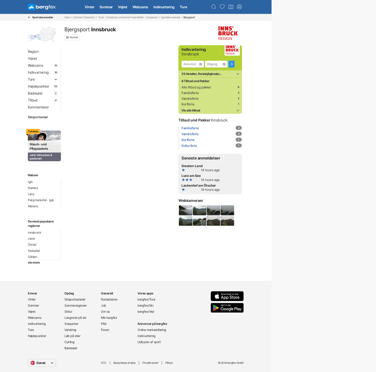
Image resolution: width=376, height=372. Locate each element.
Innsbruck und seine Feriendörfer (125, 17)
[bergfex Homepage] (42, 7)
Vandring (70, 330)
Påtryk (169, 362)
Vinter (89, 7)
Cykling (69, 342)
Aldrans (33, 206)
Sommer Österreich (84, 17)
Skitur (68, 311)
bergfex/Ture (146, 299)
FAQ (104, 324)
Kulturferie (189, 146)
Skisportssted (38, 117)
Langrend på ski (75, 317)
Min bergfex (109, 317)
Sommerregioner (75, 305)
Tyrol (101, 17)
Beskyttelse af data (124, 362)
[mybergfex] (239, 7)
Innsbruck (152, 17)
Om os (105, 311)
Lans (31, 194)
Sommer (106, 7)
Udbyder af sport (149, 342)
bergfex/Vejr (146, 311)
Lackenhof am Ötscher (198, 185)
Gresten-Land (192, 166)
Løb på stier (72, 336)
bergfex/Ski (145, 305)
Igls (30, 182)
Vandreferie (190, 98)
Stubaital (34, 250)
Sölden (32, 257)
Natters (33, 188)
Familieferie (190, 93)
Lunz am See (191, 176)
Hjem (67, 17)
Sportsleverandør (170, 17)
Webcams (140, 7)
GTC (103, 362)
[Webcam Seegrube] (185, 210)
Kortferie (187, 104)
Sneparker (71, 324)
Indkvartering (164, 7)
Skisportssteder (75, 299)
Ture (183, 7)
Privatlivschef (150, 362)
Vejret (122, 7)
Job (103, 305)
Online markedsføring (152, 330)
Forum (105, 330)
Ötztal (32, 244)
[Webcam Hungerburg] (199, 210)
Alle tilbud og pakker (196, 87)
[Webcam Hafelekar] (213, 221)
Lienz (31, 238)
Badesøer (70, 348)
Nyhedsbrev (109, 299)
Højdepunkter (37, 336)
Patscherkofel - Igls (41, 200)
